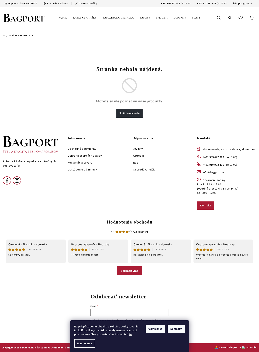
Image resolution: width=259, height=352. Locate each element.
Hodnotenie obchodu (130, 222)
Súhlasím (176, 329)
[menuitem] (63, 18)
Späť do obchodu (129, 113)
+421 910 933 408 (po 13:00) (220, 165)
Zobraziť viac (129, 271)
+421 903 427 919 (170, 3)
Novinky (137, 149)
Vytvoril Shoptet (229, 347)
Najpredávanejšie (144, 170)
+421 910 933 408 (206, 3)
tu (130, 334)
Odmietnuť (155, 329)
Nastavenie (84, 343)
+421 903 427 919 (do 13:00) (220, 157)
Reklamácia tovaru (80, 163)
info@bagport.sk (242, 3)
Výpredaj (138, 156)
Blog (135, 163)
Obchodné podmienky (82, 149)
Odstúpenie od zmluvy (82, 170)
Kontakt (205, 205)
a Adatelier (249, 347)
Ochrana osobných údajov (85, 156)
